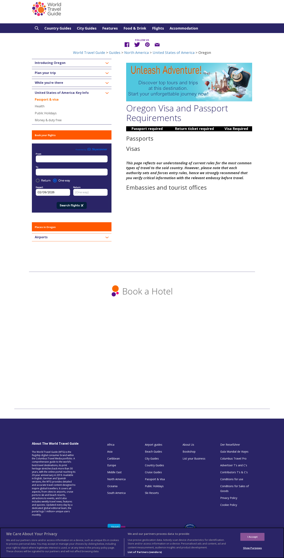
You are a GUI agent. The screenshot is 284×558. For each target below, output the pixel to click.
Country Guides (57, 28)
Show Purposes (252, 548)
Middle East (114, 472)
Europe (111, 465)
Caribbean (113, 458)
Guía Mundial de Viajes (234, 451)
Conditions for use (231, 479)
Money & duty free (48, 120)
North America (136, 52)
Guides (114, 52)
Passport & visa (47, 99)
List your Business (194, 458)
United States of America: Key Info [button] (62, 93)
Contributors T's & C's (234, 472)
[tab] (71, 63)
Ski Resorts (152, 493)
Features (110, 28)
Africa (110, 444)
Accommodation (184, 28)
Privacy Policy (228, 498)
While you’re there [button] (49, 83)
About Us (188, 444)
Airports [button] (41, 237)
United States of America (174, 52)
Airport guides (153, 444)
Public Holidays (46, 113)
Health (39, 106)
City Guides (86, 28)
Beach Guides (153, 451)
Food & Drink (134, 28)
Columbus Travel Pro (233, 458)
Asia (109, 451)
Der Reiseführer (230, 444)
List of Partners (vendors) (145, 552)
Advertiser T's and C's (233, 465)
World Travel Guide (89, 52)
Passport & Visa (155, 479)
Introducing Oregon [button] (50, 63)
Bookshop (189, 451)
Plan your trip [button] (45, 73)
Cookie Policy (228, 505)
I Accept (252, 536)
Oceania (112, 486)
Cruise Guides (153, 472)
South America (116, 493)
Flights (158, 28)
